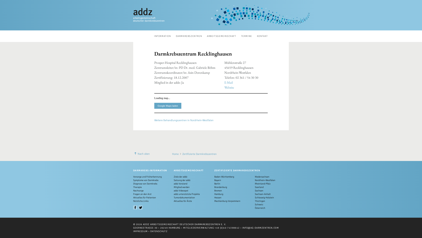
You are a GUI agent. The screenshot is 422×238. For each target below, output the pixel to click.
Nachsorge (138, 190)
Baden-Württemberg (224, 176)
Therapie (137, 187)
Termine (246, 36)
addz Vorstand (180, 183)
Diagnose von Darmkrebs (145, 183)
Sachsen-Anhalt (263, 194)
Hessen (217, 197)
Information (162, 36)
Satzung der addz (182, 180)
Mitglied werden (182, 187)
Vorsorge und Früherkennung (147, 176)
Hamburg (218, 194)
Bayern (217, 180)
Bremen (218, 190)
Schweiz (259, 204)
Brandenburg (220, 187)
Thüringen (260, 201)
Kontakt (262, 36)
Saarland (259, 187)
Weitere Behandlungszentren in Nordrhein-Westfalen (183, 120)
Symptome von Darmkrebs (145, 180)
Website (229, 87)
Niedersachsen (262, 176)
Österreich (260, 208)
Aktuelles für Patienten (144, 197)
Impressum (140, 231)
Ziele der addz (180, 176)
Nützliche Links (141, 201)
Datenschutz (158, 231)
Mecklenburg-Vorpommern (227, 201)
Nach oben (144, 154)
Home (175, 154)
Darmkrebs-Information (150, 170)
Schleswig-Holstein (264, 197)
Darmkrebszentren (189, 36)
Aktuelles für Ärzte (183, 201)
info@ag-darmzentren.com (260, 227)
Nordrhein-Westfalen (265, 180)
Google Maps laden (168, 105)
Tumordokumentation (184, 197)
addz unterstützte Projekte (187, 194)
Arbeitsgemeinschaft (221, 36)
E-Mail (228, 82)
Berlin (217, 183)
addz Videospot (181, 190)
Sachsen (259, 190)
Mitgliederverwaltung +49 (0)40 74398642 (211, 227)
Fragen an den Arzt (142, 194)
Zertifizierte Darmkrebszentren (199, 154)
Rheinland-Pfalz (263, 183)
